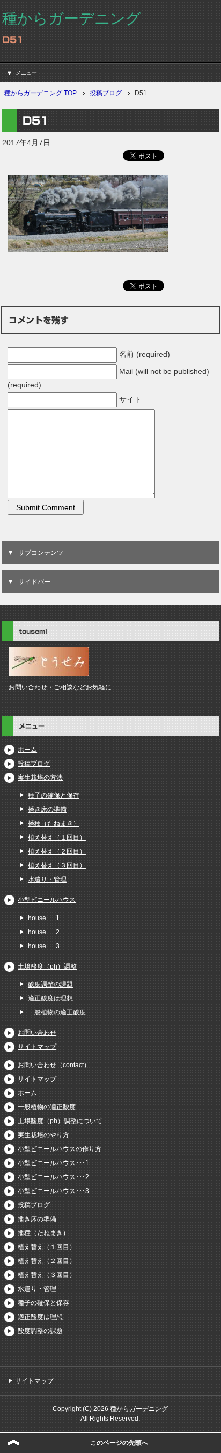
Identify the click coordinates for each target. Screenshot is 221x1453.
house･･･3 (44, 946)
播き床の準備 (47, 809)
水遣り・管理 (47, 879)
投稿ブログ (34, 763)
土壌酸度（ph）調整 (47, 966)
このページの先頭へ (119, 1443)
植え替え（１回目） (57, 837)
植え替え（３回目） (57, 865)
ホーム (27, 749)
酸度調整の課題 (50, 984)
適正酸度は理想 (50, 998)
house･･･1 (44, 918)
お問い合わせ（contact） (54, 1065)
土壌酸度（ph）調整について (60, 1121)
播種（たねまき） (53, 823)
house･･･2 (44, 932)
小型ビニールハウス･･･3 (53, 1191)
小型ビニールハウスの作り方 (59, 1149)
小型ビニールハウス (47, 900)
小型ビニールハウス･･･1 (53, 1163)
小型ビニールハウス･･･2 (53, 1177)
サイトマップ (37, 1046)
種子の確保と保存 (53, 795)
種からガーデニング (71, 18)
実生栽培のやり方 (43, 1135)
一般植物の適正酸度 (57, 1012)
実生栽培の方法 (40, 777)
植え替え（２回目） (57, 851)
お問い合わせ (37, 1032)
